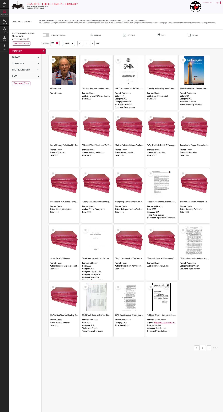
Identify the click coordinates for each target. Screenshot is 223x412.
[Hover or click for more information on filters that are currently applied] (28, 39)
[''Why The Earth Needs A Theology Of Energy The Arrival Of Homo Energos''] (161, 127)
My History (4, 32)
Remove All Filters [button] (21, 44)
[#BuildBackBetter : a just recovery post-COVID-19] (194, 70)
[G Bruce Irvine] (64, 70)
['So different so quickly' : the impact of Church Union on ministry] (96, 240)
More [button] (4, 49)
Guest (210, 2)
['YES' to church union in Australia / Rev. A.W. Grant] (194, 240)
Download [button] (95, 35)
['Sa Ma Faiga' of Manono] (64, 240)
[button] (129, 35)
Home (4, 6)
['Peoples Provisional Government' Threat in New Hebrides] (161, 184)
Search (4, 23)
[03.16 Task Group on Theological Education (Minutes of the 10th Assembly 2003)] (129, 297)
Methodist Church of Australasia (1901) (170, 322)
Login (4, 40)
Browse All (4, 15)
